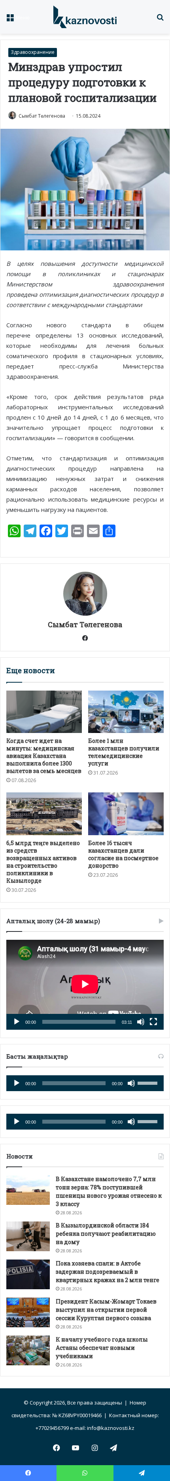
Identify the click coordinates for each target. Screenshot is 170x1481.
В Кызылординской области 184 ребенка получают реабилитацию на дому (106, 1233)
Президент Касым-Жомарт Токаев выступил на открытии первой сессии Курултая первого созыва (106, 1310)
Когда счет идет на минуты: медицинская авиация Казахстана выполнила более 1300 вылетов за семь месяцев (43, 756)
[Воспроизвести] (17, 1022)
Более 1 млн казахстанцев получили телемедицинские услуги (123, 752)
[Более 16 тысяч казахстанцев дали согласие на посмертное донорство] (126, 813)
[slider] (149, 1082)
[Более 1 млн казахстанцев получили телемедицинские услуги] (126, 712)
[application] (85, 985)
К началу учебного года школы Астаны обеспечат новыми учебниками (102, 1348)
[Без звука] (141, 1022)
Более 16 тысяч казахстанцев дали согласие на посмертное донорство (123, 854)
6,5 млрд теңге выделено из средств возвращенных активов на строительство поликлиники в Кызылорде (43, 861)
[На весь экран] (153, 1022)
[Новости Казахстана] (85, 17)
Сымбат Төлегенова (42, 116)
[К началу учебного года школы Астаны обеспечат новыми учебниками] (28, 1350)
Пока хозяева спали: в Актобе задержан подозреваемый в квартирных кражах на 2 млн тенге (107, 1272)
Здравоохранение (33, 52)
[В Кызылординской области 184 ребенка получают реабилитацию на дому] (28, 1236)
